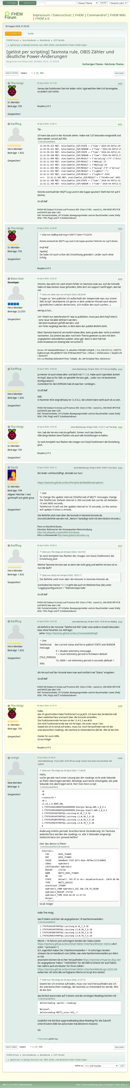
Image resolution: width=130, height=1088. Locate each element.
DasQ (14, 467)
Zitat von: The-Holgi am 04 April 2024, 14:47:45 (63, 552)
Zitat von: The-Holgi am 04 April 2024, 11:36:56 (63, 770)
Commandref (96, 15)
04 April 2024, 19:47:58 (47, 621)
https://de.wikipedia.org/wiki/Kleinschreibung (58, 532)
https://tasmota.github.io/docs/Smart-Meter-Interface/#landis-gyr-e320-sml (77, 969)
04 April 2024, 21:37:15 (47, 705)
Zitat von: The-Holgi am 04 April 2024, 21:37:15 (63, 979)
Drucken (119, 73)
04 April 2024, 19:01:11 (47, 467)
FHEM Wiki (118, 15)
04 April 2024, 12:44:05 (47, 228)
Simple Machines (25, 1085)
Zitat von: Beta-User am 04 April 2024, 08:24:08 (64, 294)
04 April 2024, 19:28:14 (47, 545)
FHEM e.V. (42, 18)
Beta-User (17, 278)
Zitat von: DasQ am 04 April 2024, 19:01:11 (62, 575)
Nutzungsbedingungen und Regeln (97, 1084)
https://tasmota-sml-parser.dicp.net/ (102, 959)
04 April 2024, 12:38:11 (47, 123)
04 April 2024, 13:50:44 (47, 369)
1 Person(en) (42, 1038)
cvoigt (15, 757)
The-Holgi (17, 83)
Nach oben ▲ (121, 1084)
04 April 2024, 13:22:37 (47, 278)
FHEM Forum (14, 16)
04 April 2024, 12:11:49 (47, 83)
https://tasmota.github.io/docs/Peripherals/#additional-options (70, 482)
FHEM (79, 15)
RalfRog (16, 124)
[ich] (9, 505)
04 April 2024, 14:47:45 (47, 427)
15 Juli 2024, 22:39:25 (46, 757)
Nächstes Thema (114, 64)
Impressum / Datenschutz (52, 15)
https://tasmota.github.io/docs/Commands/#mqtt (72, 633)
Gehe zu (79, 1065)
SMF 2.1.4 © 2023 (10, 1085)
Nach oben (11, 1047)
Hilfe (78, 1084)
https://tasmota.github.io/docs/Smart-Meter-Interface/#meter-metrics (75, 943)
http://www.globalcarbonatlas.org (73, 535)
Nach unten (12, 73)
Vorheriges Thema (92, 64)
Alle (42, 72)
